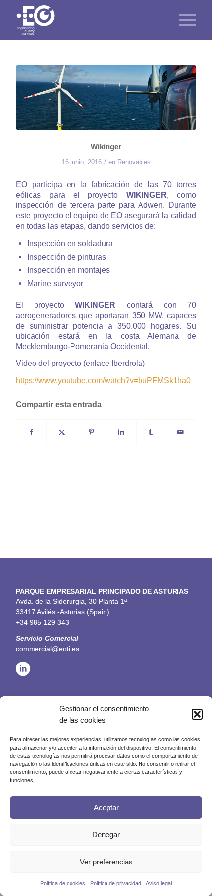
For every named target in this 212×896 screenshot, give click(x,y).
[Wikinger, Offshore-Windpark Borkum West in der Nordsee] (106, 97)
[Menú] (182, 20)
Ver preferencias (106, 862)
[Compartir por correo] (181, 432)
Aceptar (106, 807)
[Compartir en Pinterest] (91, 432)
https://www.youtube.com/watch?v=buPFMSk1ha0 (103, 380)
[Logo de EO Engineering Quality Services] (88, 20)
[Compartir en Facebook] (31, 432)
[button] (197, 714)
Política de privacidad (115, 883)
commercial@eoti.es (47, 649)
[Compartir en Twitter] (61, 432)
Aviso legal (159, 883)
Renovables (134, 162)
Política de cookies (62, 883)
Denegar (106, 834)
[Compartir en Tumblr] (151, 432)
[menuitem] (182, 20)
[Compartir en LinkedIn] (121, 432)
